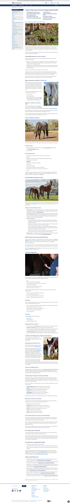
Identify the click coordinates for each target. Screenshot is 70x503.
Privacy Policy (16, 501)
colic (40, 97)
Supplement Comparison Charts (16, 47)
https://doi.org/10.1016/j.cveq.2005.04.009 (44, 460)
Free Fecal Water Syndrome (16, 26)
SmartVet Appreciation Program (35, 489)
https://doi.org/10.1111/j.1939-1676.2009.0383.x (37, 470)
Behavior (13, 36)
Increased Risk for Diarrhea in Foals (32, 16)
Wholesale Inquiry (33, 490)
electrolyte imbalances (53, 108)
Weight (13, 37)
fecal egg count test (55, 369)
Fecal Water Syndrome (43, 451)
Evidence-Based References (47, 19)
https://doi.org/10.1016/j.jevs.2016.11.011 (51, 475)
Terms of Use (13, 501)
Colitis (13, 19)
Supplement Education (15, 44)
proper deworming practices (46, 234)
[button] (43, 3)
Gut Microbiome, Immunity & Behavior (17, 29)
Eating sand (28, 161)
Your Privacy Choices (26, 501)
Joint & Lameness (14, 12)
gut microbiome (39, 212)
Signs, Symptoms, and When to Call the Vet (33, 13)
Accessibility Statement (32, 501)
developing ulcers (38, 346)
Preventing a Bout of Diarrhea (47, 16)
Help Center (33, 493)
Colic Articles (14, 18)
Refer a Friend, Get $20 (46, 490)
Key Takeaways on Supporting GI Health (49, 17)
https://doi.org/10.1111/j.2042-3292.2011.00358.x (46, 462)
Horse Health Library (14, 7)
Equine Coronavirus (32, 149)
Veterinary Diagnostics (46, 12)
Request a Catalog (45, 489)
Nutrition (13, 40)
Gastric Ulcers (14, 28)
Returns (32, 494)
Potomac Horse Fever (47, 147)
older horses (31, 248)
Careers (36, 501)
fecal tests (29, 316)
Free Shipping (33, 495)
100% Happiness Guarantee (35, 496)
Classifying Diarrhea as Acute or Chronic (33, 12)
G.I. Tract (18, 7)
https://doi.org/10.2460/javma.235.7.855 (40, 466)
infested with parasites (47, 369)
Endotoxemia (14, 25)
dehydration (40, 107)
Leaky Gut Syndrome (15, 32)
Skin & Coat (13, 43)
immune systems (35, 203)
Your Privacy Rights (21, 501)
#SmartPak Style (45, 491)
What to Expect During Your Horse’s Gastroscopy (17, 34)
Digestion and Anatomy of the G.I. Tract (17, 22)
